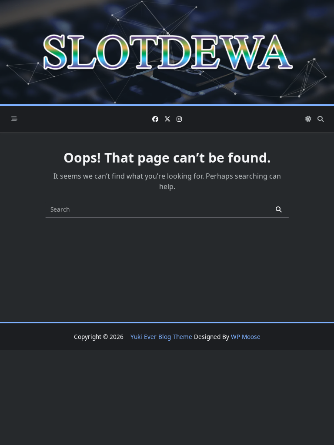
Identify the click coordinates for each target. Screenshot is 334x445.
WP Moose (246, 336)
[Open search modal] (320, 119)
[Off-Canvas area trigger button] (14, 119)
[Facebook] (155, 119)
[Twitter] (167, 119)
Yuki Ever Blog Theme (161, 336)
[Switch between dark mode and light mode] (309, 119)
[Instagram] (179, 119)
